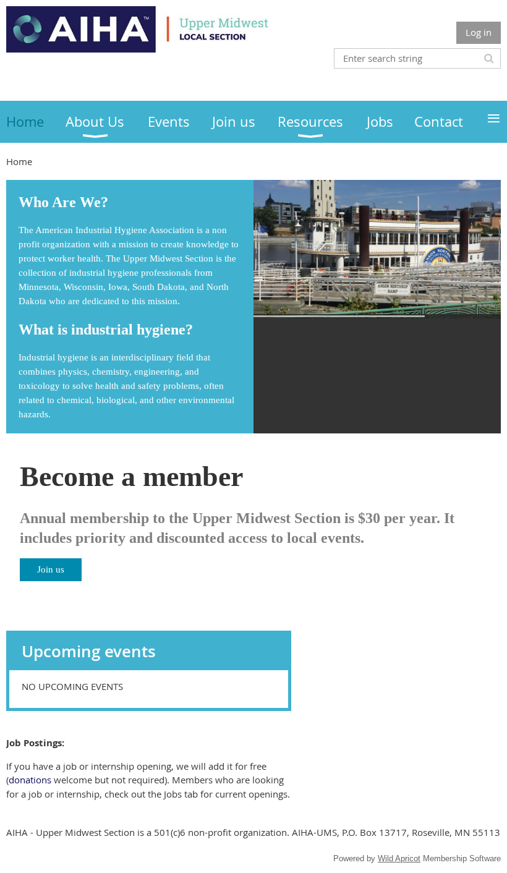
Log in (479, 32)
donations (30, 779)
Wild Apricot (399, 858)
